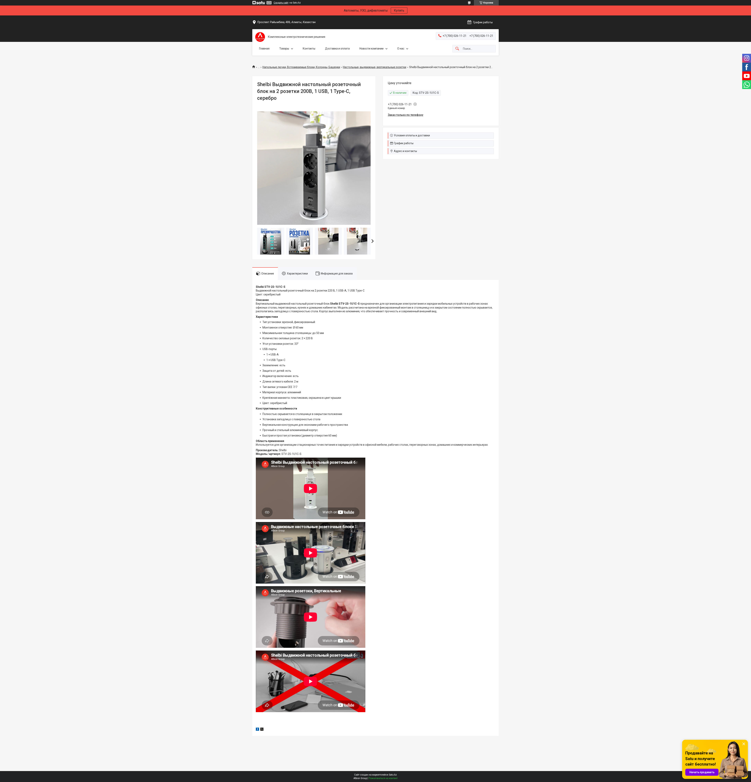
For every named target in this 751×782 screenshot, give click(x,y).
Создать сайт (281, 2)
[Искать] (457, 49)
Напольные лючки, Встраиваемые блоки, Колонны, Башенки (301, 67)
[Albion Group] (260, 37)
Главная (264, 48)
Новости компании (371, 48)
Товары (284, 48)
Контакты (309, 48)
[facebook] (257, 729)
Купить (399, 10)
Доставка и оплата (337, 48)
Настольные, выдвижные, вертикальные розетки (374, 67)
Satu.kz (393, 774)
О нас (400, 48)
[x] (261, 729)
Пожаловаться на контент (383, 778)
